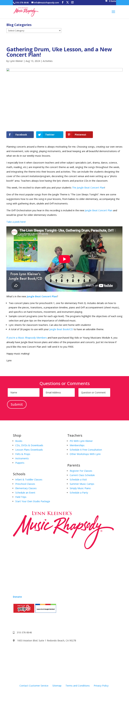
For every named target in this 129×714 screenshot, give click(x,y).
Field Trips (20, 497)
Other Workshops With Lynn (85, 454)
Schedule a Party (79, 492)
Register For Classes (81, 470)
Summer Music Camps (82, 483)
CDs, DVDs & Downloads (29, 445)
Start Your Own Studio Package (32, 501)
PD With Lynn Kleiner (81, 441)
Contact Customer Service (33, 685)
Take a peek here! (16, 221)
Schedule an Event (25, 492)
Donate (17, 596)
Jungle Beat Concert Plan (98, 210)
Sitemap (56, 685)
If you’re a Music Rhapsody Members (26, 337)
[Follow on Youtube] (29, 621)
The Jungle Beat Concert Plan (88, 187)
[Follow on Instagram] (22, 621)
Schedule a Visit (78, 479)
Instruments (22, 458)
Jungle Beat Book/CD (61, 329)
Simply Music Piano (80, 488)
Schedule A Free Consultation (86, 449)
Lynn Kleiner (16, 61)
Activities (48, 61)
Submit (17, 404)
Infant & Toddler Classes (28, 479)
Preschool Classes (25, 483)
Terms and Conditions (78, 685)
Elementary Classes (26, 488)
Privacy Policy (101, 685)
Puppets (19, 462)
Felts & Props (22, 454)
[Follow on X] (35, 621)
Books (18, 441)
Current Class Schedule (82, 475)
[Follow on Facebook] (15, 621)
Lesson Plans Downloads (29, 449)
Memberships (77, 445)
